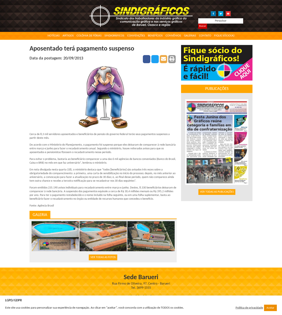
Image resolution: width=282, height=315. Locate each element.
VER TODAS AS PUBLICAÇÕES (217, 191)
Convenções (136, 35)
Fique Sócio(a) (224, 35)
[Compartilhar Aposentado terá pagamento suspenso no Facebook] (146, 59)
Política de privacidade (249, 307)
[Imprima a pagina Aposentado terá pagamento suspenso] (172, 59)
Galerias (190, 35)
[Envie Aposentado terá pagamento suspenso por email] (163, 59)
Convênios (173, 35)
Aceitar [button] (270, 308)
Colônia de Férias (89, 35)
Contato (205, 35)
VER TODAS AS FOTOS (103, 257)
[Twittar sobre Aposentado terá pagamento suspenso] (155, 59)
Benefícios (155, 35)
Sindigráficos (114, 35)
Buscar (202, 26)
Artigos (68, 35)
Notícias (53, 35)
